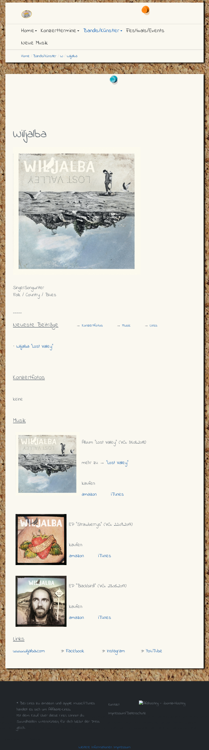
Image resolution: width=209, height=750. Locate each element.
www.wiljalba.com (29, 651)
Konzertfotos (92, 325)
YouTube (154, 651)
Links (153, 325)
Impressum (122, 747)
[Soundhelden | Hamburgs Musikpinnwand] (46, 14)
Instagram (116, 651)
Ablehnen (35, 739)
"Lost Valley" (117, 462)
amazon (89, 494)
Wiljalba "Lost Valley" (34, 346)
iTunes (117, 494)
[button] (29, 31)
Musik (126, 325)
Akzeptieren (12, 739)
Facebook (75, 651)
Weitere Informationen (95, 747)
